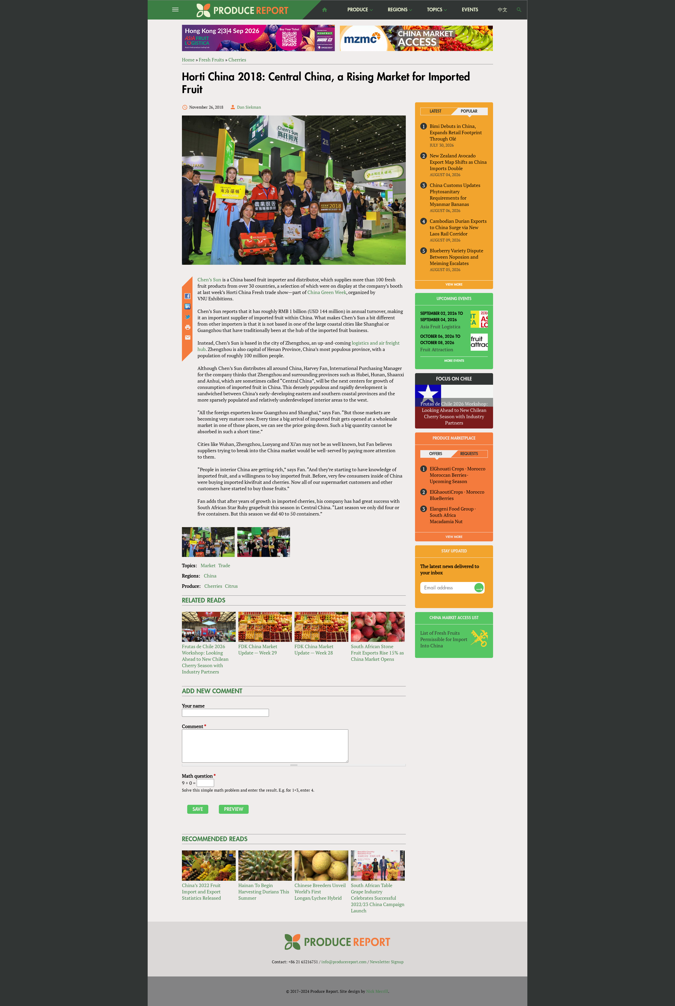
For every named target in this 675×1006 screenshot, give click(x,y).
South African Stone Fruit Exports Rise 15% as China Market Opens (377, 652)
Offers (435, 454)
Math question (199, 776)
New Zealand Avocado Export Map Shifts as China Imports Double (458, 161)
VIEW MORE (454, 284)
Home (188, 59)
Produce (358, 10)
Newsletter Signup (386, 961)
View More (454, 536)
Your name (193, 705)
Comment (194, 726)
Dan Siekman (249, 107)
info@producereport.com (344, 961)
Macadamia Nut (446, 521)
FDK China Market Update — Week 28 (314, 649)
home (324, 10)
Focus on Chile (454, 379)
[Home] (242, 10)
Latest (435, 111)
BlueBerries (442, 498)
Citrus (231, 586)
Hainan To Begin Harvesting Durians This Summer (263, 891)
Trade (224, 565)
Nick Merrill (377, 991)
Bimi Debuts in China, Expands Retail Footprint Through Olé (456, 132)
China (210, 575)
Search (519, 10)
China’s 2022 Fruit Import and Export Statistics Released (201, 891)
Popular (469, 111)
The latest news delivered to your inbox (449, 569)
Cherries (237, 59)
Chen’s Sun (209, 279)
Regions (397, 10)
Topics (434, 10)
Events (470, 9)
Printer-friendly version (188, 327)
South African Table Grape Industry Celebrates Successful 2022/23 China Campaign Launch (377, 898)
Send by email (188, 337)
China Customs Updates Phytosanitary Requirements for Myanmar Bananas (455, 194)
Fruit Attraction (436, 349)
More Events (454, 360)
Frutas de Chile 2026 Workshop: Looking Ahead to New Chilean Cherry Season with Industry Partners (205, 659)
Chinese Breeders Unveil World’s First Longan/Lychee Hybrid (320, 891)
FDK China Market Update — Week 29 (257, 649)
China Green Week (326, 292)
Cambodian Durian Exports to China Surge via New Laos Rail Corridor (458, 227)
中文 (502, 9)
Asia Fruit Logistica (440, 326)
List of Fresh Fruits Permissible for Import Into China (443, 639)
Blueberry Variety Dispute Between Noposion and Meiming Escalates (456, 256)
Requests (469, 454)
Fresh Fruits (211, 59)
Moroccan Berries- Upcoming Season (449, 478)
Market (208, 565)
